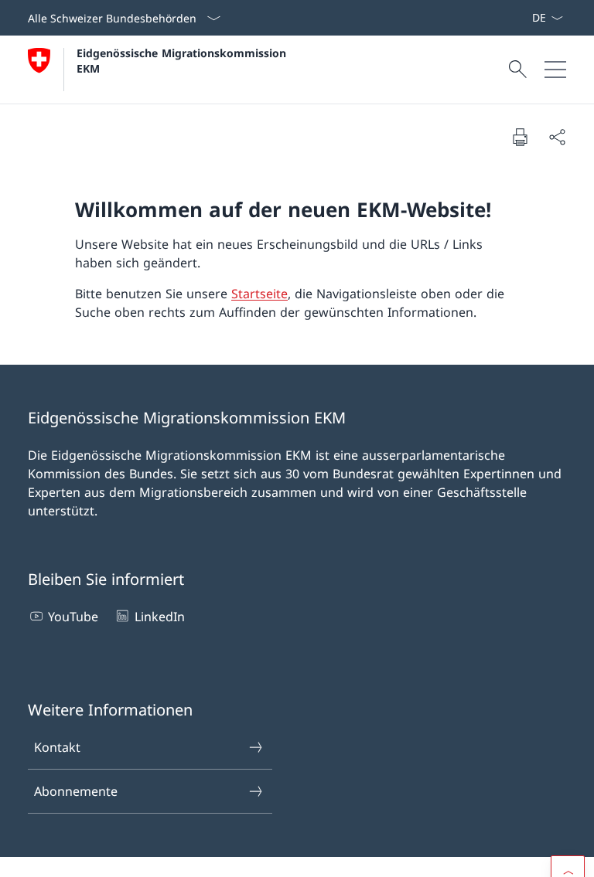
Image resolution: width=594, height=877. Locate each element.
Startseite (259, 293)
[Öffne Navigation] (555, 69)
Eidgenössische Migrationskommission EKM (183, 60)
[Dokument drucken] (519, 137)
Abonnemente (76, 791)
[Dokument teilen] (556, 137)
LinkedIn (159, 616)
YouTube (73, 616)
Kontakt (57, 747)
